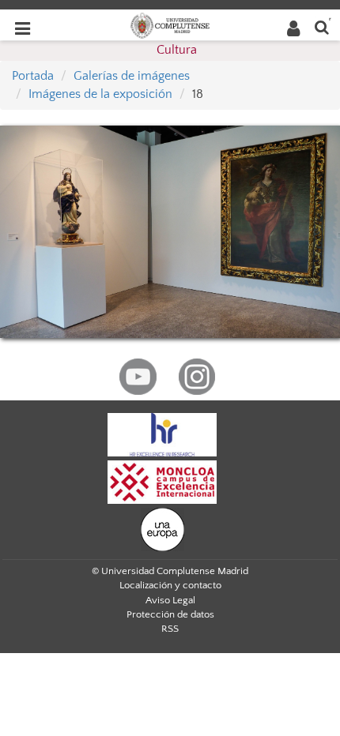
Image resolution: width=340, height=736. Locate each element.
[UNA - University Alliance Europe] (162, 528)
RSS (170, 628)
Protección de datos (170, 614)
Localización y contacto (170, 585)
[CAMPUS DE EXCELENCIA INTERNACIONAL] (162, 481)
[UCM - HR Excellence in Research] (162, 433)
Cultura (177, 50)
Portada (33, 76)
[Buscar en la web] (322, 26)
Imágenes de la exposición (100, 94)
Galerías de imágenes (132, 76)
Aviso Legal (170, 600)
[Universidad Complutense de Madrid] (170, 24)
